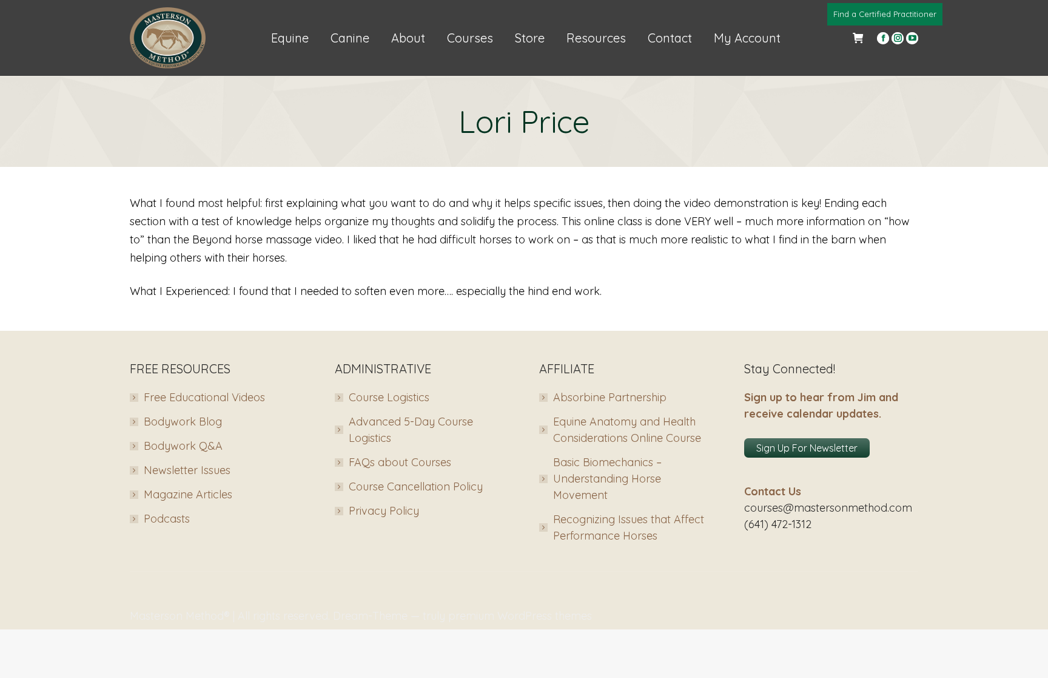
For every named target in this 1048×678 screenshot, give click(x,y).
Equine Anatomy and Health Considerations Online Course (627, 430)
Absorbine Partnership (610, 397)
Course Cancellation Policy (416, 486)
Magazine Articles (188, 494)
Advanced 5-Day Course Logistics (411, 430)
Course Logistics (389, 397)
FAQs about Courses (400, 462)
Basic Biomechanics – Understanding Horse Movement (607, 478)
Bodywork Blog (183, 422)
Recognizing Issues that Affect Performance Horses (628, 527)
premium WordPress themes (520, 616)
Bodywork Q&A (183, 446)
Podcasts (167, 519)
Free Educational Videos (204, 397)
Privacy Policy (384, 511)
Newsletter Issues (187, 470)
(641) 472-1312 (777, 524)
